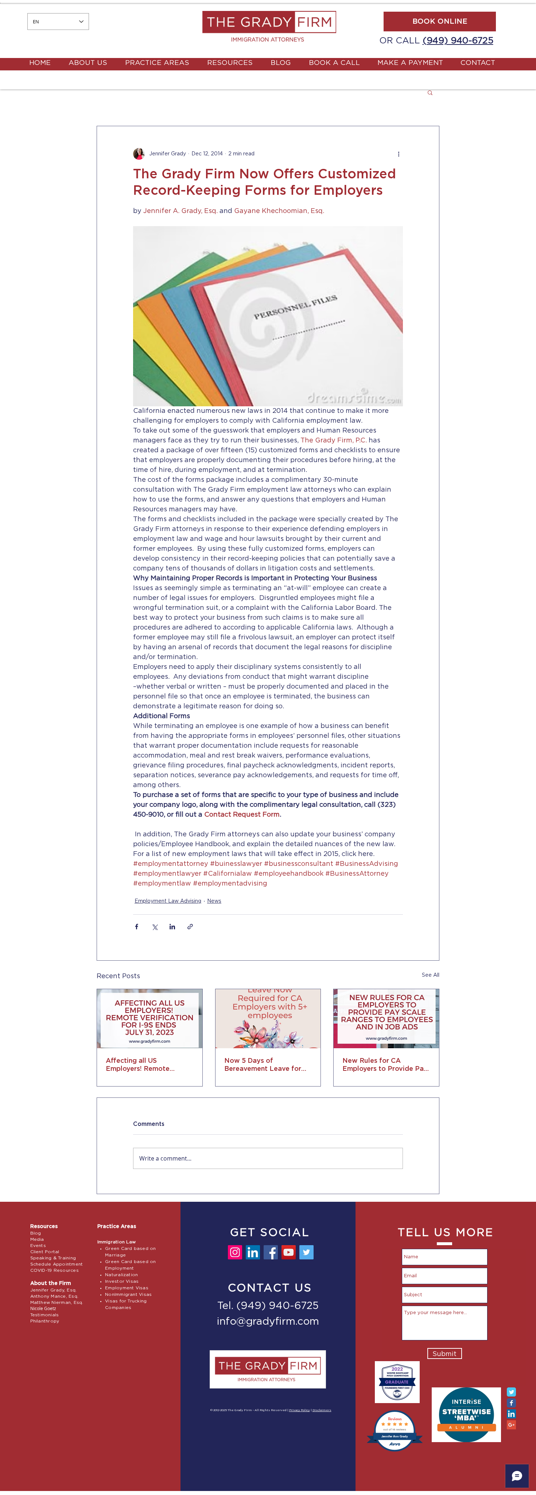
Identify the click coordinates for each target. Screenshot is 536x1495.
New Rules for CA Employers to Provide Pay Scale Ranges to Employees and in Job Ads (385, 1065)
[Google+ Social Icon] (511, 1424)
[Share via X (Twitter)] (154, 926)
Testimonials (44, 1315)
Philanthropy (44, 1321)
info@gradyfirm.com (268, 1322)
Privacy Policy (299, 1410)
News (214, 901)
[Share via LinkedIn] (172, 926)
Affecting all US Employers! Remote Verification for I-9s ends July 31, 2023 (146, 1065)
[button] (430, 92)
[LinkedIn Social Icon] (511, 1413)
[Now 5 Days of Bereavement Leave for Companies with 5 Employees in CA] (268, 1018)
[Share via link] (190, 926)
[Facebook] (271, 1252)
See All (430, 975)
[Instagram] (235, 1252)
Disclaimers (321, 1410)
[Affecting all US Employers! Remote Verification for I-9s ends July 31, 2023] (149, 1018)
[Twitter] (306, 1252)
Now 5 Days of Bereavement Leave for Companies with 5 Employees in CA (262, 1065)
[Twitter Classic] (511, 1392)
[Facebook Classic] (511, 1402)
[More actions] (398, 154)
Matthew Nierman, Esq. (56, 1302)
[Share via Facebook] (136, 926)
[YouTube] (288, 1252)
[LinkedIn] (253, 1252)
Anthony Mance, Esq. (54, 1296)
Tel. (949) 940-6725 (268, 1306)
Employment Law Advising (168, 901)
